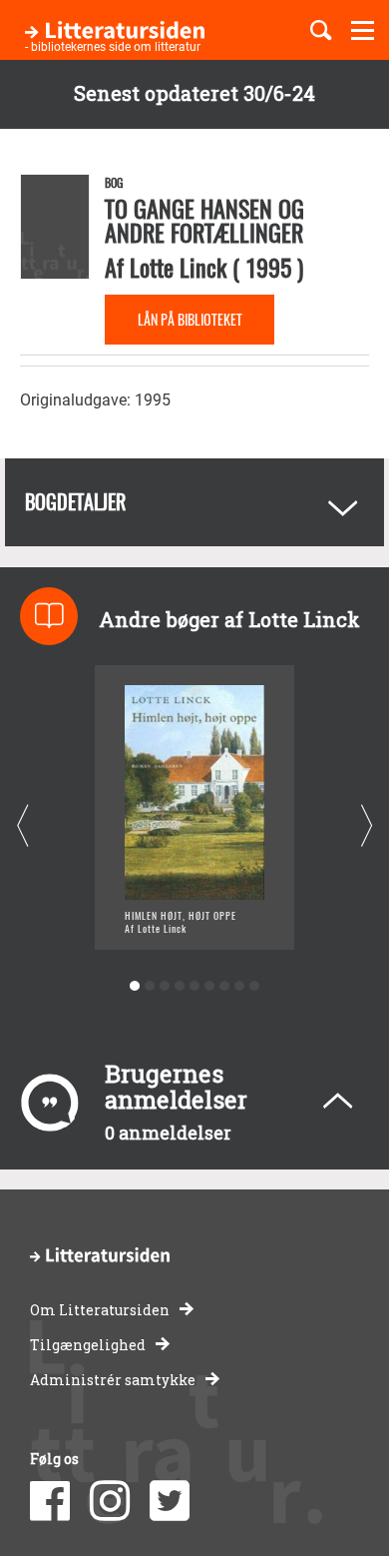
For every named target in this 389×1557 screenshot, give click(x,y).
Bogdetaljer (75, 501)
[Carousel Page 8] (239, 986)
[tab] (194, 502)
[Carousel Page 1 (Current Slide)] (135, 986)
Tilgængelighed (88, 1344)
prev (22, 826)
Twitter (170, 1501)
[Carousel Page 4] (180, 986)
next (366, 826)
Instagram (110, 1501)
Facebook (50, 1501)
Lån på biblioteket (190, 319)
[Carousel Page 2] (150, 986)
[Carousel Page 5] (195, 986)
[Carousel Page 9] (254, 986)
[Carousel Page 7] (224, 986)
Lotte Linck (178, 267)
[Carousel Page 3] (165, 986)
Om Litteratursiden (100, 1309)
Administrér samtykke (112, 1379)
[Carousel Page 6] (209, 986)
